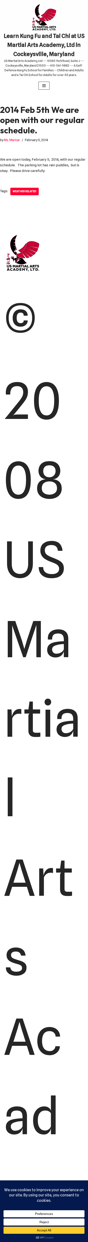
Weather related (24, 191)
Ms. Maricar (12, 140)
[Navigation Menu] (44, 86)
